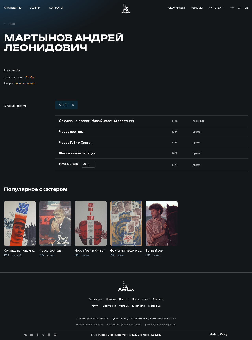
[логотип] (126, 8)
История (111, 299)
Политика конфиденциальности (123, 324)
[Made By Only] (218, 334)
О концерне (12, 7)
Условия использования (89, 324)
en (246, 7)
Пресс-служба (140, 299)
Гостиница (154, 305)
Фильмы (197, 7)
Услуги (35, 7)
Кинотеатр (216, 7)
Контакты (56, 7)
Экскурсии (176, 7)
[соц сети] (25, 334)
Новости (124, 299)
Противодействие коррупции (160, 324)
